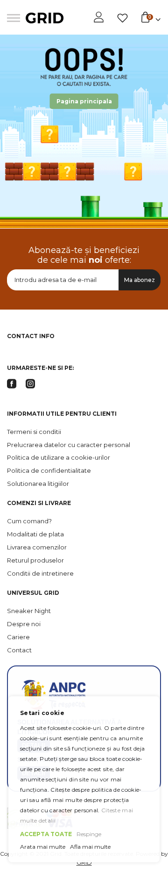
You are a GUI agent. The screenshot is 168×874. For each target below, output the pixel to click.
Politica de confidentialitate (49, 470)
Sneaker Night (29, 610)
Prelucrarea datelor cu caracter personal (68, 444)
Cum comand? (29, 521)
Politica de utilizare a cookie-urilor (58, 457)
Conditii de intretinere (40, 573)
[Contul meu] (98, 21)
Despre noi (24, 624)
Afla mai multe (90, 846)
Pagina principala (84, 101)
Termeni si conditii (34, 431)
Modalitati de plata (35, 534)
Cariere (18, 637)
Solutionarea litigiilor (38, 483)
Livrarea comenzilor (37, 547)
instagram (30, 383)
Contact (19, 650)
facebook (11, 383)
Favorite (122, 18)
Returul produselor (35, 560)
